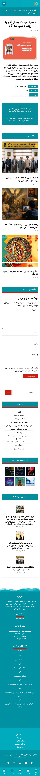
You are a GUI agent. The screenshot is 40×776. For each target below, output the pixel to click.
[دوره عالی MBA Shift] (20, 471)
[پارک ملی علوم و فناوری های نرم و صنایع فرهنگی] (36, 3)
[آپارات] (31, 762)
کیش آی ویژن (19, 445)
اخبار (26, 90)
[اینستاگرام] (20, 762)
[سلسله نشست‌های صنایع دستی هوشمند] (9, 471)
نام (36, 333)
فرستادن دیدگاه (31, 376)
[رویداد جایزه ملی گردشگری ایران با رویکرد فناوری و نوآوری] (20, 481)
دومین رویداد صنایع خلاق (19, 422)
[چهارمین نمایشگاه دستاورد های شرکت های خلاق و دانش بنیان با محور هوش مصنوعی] (9, 481)
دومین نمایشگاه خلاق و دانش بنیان (19, 425)
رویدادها (19, 432)
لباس (19, 95)
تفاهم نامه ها (19, 415)
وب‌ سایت (34, 354)
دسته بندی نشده (19, 419)
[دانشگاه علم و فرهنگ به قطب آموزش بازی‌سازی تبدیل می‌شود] (20, 560)
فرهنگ (26, 95)
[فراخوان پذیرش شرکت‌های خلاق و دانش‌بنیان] (30, 481)
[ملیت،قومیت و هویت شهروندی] (30, 471)
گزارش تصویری (19, 448)
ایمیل (35, 343)
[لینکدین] (25, 762)
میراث (14, 95)
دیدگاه (35, 310)
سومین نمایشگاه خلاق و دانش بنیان (19, 442)
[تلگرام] (14, 762)
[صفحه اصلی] (35, 10)
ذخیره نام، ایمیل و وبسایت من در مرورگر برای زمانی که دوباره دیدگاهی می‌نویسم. (21, 369)
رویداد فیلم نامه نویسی (19, 429)
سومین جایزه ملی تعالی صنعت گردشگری (19, 437)
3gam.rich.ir (16, 76)
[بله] (8, 762)
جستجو (8, 392)
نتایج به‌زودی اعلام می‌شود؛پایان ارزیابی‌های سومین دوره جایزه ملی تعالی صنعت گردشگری (20, 546)
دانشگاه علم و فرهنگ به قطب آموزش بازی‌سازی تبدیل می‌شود (20, 568)
